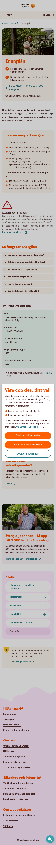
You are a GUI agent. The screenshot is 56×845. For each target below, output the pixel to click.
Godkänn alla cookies (28, 435)
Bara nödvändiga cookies (28, 444)
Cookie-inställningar (28, 453)
